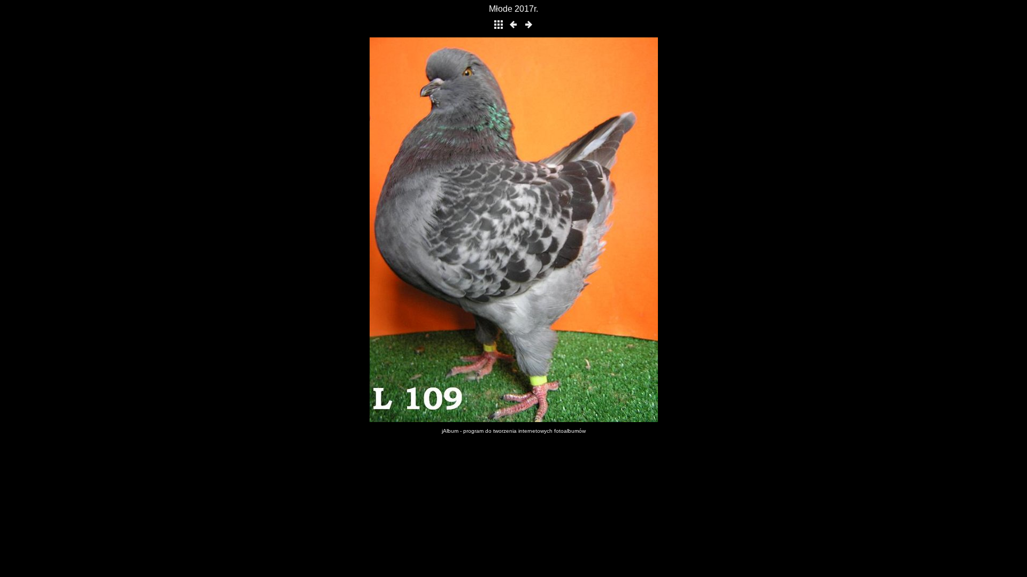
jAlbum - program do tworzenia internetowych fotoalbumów (514, 431)
